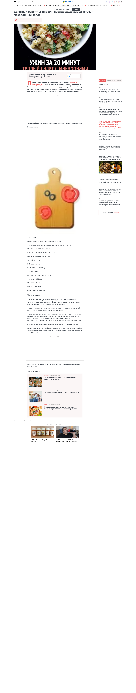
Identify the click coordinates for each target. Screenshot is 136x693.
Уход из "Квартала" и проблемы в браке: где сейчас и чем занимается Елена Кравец (110, 101)
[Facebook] (107, 2)
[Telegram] (112, 2)
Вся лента (102, 84)
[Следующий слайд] (123, 5)
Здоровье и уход (48, 390)
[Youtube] (114, 2)
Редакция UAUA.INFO (24, 19)
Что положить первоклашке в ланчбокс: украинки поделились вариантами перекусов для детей (110, 180)
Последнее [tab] (102, 80)
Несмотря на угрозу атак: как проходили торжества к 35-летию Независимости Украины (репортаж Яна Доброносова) (110, 112)
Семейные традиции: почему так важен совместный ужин (61, 379)
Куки (67, 9)
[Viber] (109, 1)
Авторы (115, 5)
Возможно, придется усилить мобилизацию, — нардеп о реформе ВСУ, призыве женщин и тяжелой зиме (110, 203)
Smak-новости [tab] (111, 80)
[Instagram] (119, 2)
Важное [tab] (119, 80)
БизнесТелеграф (78, 5)
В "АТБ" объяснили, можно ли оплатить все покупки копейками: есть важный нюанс (109, 91)
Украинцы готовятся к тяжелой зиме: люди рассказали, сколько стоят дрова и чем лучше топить (110, 157)
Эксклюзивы (66, 5)
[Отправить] (32, 2)
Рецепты (46, 404)
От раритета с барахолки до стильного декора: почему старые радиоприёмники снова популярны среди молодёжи (110, 137)
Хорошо (76, 9)
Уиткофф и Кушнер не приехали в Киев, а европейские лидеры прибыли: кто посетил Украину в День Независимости (110, 191)
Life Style (46, 375)
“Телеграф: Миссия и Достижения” (97, 5)
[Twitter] (117, 2)
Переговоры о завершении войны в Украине (28, 5)
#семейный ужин (29, 421)
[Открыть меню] (15, 2)
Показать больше (107, 212)
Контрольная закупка (52, 5)
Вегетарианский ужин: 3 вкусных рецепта (61, 392)
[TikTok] (121, 2)
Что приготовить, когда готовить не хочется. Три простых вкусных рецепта (60, 408)
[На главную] (68, 2)
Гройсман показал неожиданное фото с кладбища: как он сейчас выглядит (109, 147)
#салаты (20, 421)
